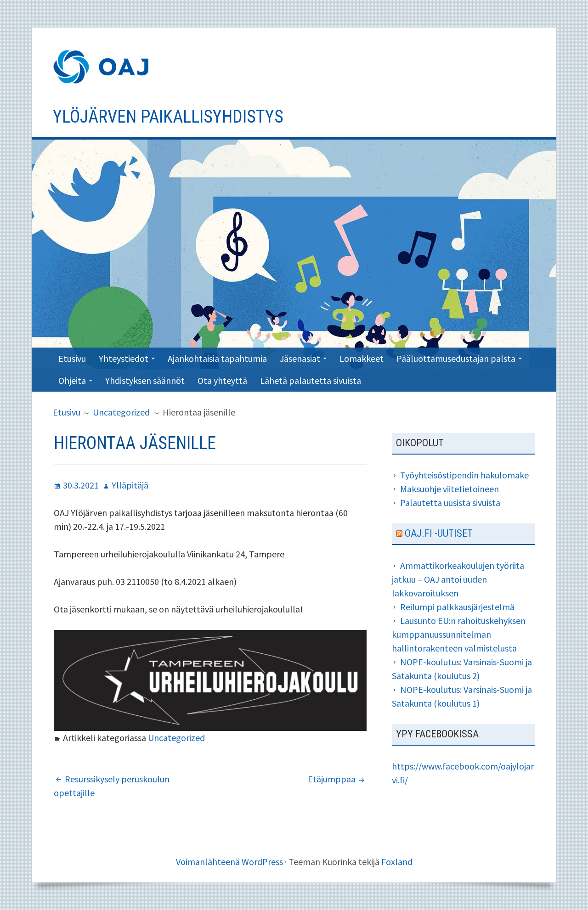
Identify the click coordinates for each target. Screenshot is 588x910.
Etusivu (72, 358)
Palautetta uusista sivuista (450, 502)
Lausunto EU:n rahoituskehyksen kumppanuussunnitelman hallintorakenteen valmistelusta (459, 634)
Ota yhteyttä (222, 380)
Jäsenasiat (300, 358)
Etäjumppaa (332, 779)
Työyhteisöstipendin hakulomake (464, 475)
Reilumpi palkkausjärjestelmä (462, 606)
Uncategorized (176, 737)
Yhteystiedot (123, 358)
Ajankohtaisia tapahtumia (217, 358)
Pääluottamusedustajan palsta (455, 358)
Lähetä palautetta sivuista (310, 380)
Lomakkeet (361, 358)
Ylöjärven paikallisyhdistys (168, 117)
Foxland (397, 861)
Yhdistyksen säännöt (145, 380)
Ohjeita (72, 380)
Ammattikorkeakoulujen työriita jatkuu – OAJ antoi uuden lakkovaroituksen (458, 579)
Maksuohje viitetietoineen (449, 488)
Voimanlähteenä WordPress (229, 861)
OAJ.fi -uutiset (439, 533)
